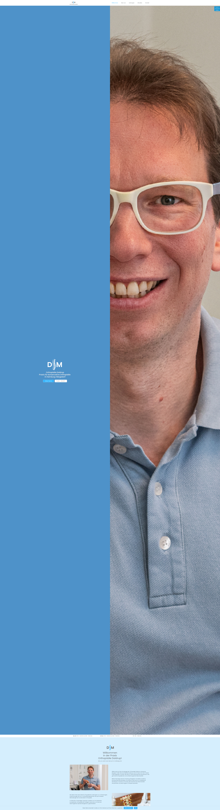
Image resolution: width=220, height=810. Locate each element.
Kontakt (147, 3)
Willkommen (115, 3)
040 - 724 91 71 (61, 381)
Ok (135, 808)
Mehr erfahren (128, 808)
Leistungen (131, 3)
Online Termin (48, 381)
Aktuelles (140, 3)
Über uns (123, 3)
